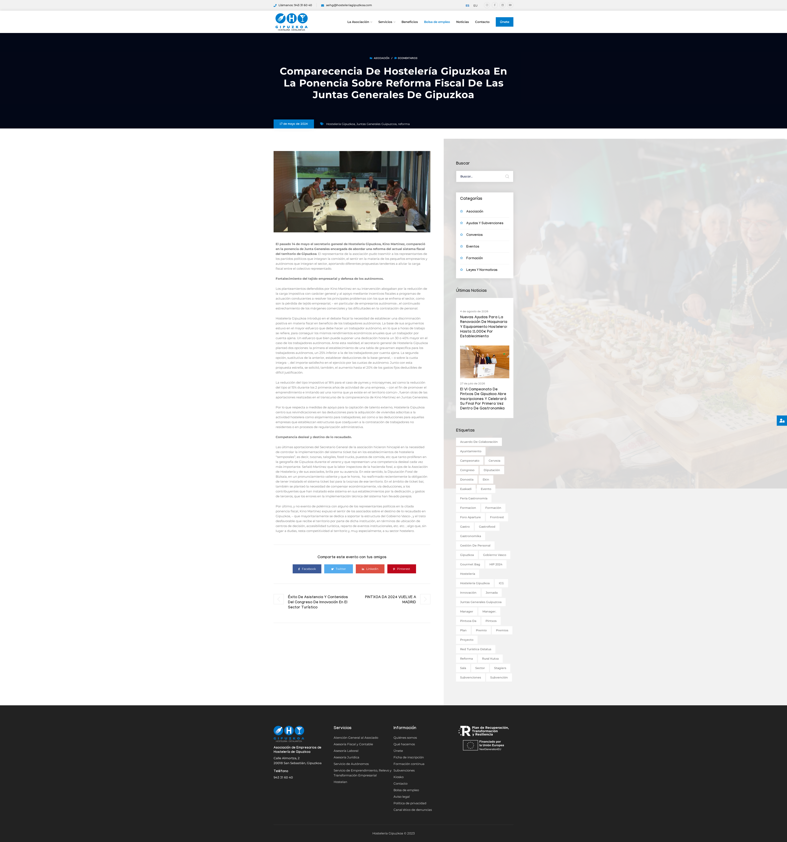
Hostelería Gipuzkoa (340, 124)
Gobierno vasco (494, 555)
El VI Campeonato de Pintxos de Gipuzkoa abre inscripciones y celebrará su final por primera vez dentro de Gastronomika (483, 399)
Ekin (486, 479)
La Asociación (358, 22)
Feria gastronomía (473, 498)
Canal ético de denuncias (413, 810)
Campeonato (469, 460)
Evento (486, 489)
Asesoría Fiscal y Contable (353, 744)
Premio (481, 630)
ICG (501, 583)
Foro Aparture (470, 517)
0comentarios (407, 58)
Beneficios (409, 22)
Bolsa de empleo (437, 22)
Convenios (474, 235)
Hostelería (467, 574)
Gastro (465, 526)
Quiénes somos (405, 738)
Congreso (467, 470)
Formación (474, 259)
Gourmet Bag (470, 564)
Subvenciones (470, 677)
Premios (502, 630)
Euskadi (466, 489)
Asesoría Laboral (346, 751)
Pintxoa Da (468, 621)
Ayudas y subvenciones (484, 224)
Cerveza (494, 460)
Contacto (482, 22)
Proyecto (466, 640)
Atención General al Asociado (356, 738)
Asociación (381, 58)
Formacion (468, 508)
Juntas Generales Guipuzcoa (376, 124)
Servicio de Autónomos (351, 764)
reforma (404, 124)
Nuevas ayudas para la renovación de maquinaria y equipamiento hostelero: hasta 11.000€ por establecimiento (483, 327)
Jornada (492, 592)
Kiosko (399, 777)
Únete (504, 22)
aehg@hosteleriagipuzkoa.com (349, 5)
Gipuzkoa (467, 555)
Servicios (385, 22)
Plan (463, 630)
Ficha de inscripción (409, 757)
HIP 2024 (495, 564)
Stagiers (500, 668)
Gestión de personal (475, 545)
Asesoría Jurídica (346, 757)
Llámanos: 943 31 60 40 (295, 5)
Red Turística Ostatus (475, 649)
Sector (480, 668)
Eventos (472, 247)
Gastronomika (470, 536)
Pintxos (491, 621)
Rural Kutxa (490, 658)
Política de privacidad (410, 803)
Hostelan (340, 782)
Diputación (492, 470)
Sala (463, 668)
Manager (466, 611)
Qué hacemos (404, 744)
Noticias (462, 22)
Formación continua (409, 764)
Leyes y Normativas (481, 270)
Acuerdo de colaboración (479, 442)
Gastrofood (487, 526)
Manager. (489, 611)
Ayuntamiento (470, 451)
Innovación (468, 592)
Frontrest (497, 517)
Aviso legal (402, 797)
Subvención (499, 677)
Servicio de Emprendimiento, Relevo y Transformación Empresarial (362, 772)
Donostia (466, 479)
